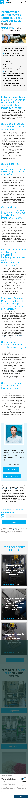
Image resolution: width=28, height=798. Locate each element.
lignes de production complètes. (12, 335)
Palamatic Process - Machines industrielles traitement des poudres (8, 2)
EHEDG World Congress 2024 (9, 489)
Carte (22, 2)
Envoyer (14, 522)
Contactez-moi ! (13, 476)
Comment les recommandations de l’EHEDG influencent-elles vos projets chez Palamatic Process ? (13, 62)
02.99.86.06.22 (12, 469)
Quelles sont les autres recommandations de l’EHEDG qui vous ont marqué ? (13, 55)
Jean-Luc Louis (15, 30)
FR (25, 2)
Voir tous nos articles (15, 660)
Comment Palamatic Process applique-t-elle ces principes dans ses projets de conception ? (13, 73)
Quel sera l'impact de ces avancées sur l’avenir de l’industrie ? (14, 85)
